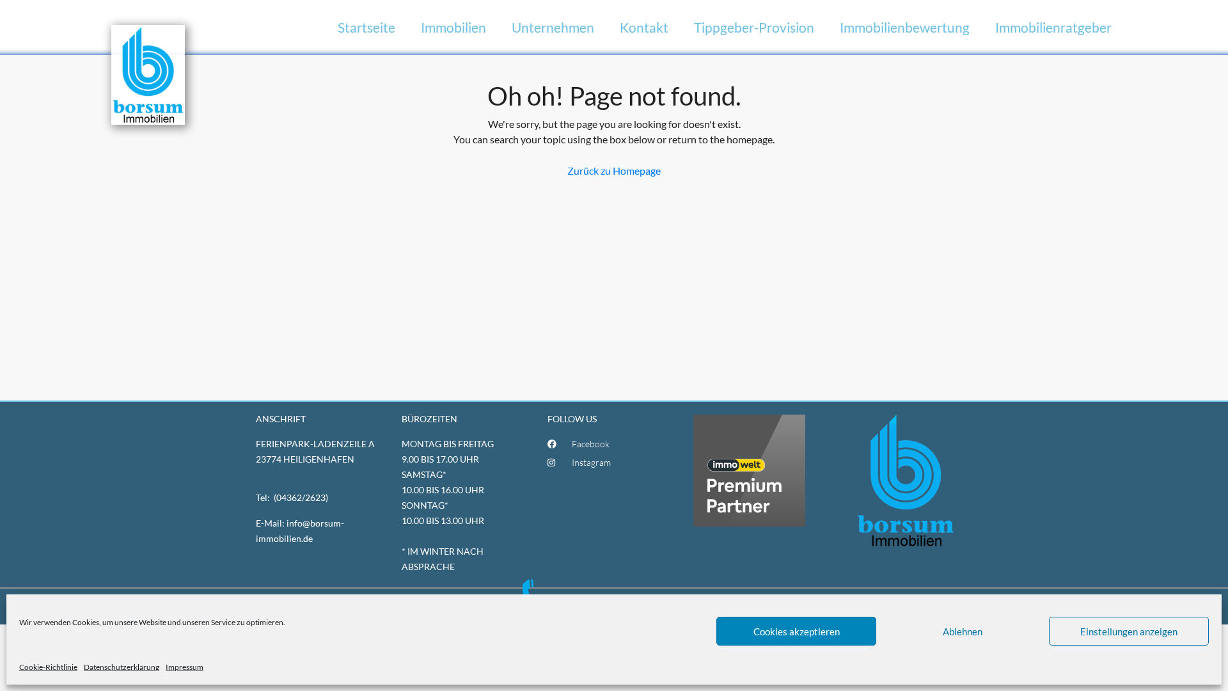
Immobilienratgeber (1053, 27)
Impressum (184, 667)
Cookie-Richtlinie (48, 667)
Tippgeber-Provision (754, 27)
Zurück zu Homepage (614, 170)
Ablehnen (962, 631)
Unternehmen (553, 27)
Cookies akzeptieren (796, 631)
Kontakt (644, 27)
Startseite (366, 27)
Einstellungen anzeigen (1128, 631)
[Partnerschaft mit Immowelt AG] (749, 469)
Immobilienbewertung (905, 27)
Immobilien (453, 27)
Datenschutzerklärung (121, 667)
